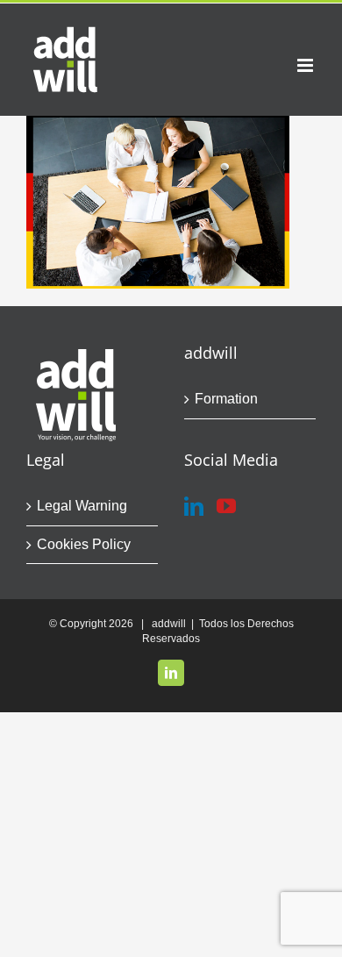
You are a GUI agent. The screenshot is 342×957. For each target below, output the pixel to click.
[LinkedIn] (193, 506)
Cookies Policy (84, 544)
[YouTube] (226, 506)
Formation (226, 398)
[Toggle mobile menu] (306, 65)
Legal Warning (82, 505)
